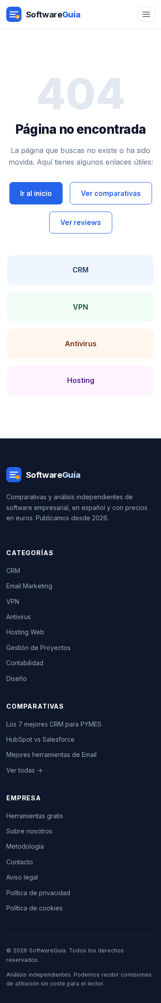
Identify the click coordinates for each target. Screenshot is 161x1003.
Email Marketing (29, 586)
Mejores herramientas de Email (51, 754)
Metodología (25, 846)
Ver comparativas (111, 193)
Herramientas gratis (34, 816)
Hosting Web (25, 632)
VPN (80, 306)
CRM (80, 269)
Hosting (80, 380)
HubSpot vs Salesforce (40, 739)
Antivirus (81, 343)
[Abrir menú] (146, 14)
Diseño (16, 678)
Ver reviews (80, 222)
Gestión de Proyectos (38, 647)
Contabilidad (24, 663)
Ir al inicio (36, 193)
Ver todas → (24, 770)
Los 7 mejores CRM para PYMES (54, 724)
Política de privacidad (38, 893)
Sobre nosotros (29, 831)
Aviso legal (22, 877)
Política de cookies (34, 908)
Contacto (19, 862)
